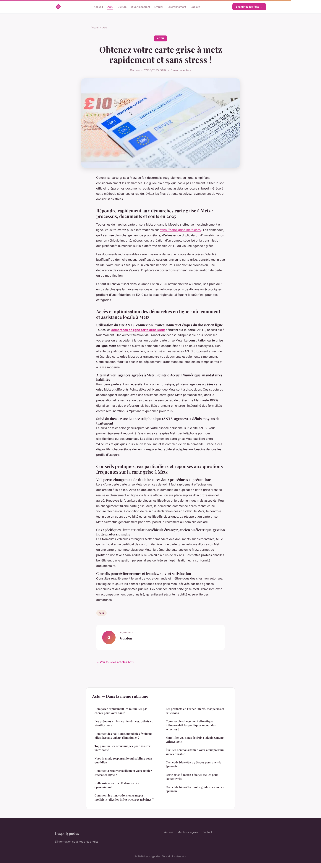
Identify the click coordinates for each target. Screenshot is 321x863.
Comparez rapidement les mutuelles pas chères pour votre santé (121, 711)
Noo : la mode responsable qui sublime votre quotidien (124, 760)
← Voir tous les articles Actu (115, 662)
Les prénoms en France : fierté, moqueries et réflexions (195, 711)
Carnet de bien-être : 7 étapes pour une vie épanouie (193, 764)
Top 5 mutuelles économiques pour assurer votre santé (122, 748)
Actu (110, 6)
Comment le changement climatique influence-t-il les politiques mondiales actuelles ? (191, 725)
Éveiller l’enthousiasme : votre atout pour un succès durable (195, 752)
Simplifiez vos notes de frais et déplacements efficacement (195, 739)
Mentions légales (188, 832)
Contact (207, 832)
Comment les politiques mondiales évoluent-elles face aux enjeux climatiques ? (124, 735)
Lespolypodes (67, 833)
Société (195, 6)
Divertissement (140, 6)
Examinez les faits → (249, 6)
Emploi (158, 6)
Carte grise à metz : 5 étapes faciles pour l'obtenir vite (192, 777)
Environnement (177, 6)
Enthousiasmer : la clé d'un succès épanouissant (117, 785)
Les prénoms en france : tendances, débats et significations (124, 723)
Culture (122, 6)
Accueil (98, 6)
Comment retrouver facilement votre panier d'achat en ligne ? (123, 772)
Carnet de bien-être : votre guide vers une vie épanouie (195, 789)
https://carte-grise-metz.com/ (180, 230)
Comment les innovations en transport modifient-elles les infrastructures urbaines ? (124, 797)
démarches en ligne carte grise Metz (138, 330)
